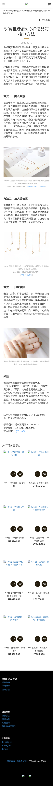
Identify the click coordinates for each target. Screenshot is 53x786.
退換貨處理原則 (9, 726)
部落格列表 (15, 10)
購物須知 (6, 715)
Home (6, 10)
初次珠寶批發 (27, 10)
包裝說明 (6, 723)
